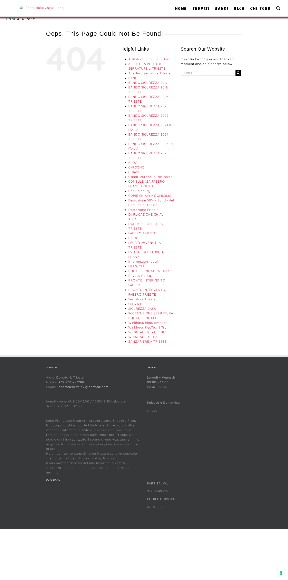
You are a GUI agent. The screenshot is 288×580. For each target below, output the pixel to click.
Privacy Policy (139, 276)
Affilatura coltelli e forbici (149, 59)
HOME (133, 238)
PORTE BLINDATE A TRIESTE (151, 271)
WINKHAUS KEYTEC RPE (147, 332)
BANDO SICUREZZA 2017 (148, 83)
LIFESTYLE (136, 266)
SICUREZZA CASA (142, 308)
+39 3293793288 (71, 382)
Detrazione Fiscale (143, 210)
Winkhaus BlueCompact (147, 323)
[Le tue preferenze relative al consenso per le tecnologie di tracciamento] (281, 573)
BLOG (132, 163)
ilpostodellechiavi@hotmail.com (83, 387)
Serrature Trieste (142, 299)
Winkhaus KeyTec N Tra (147, 327)
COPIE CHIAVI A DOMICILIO (150, 196)
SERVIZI (134, 304)
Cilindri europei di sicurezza (150, 177)
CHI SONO (136, 167)
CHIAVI (133, 172)
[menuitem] (182, 8)
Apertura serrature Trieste (149, 73)
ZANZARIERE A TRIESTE (147, 341)
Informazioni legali (143, 261)
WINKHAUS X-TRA (143, 337)
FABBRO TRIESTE (142, 233)
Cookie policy (139, 191)
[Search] (278, 8)
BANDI (133, 78)
